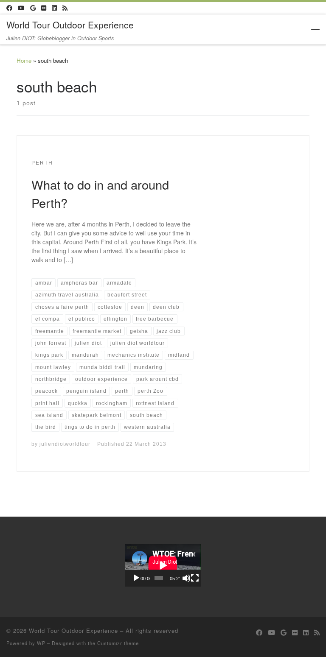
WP (41, 643)
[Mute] (186, 578)
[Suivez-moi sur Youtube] (21, 8)
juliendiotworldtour (64, 444)
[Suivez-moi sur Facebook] (9, 8)
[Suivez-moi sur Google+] (33, 8)
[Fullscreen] (195, 578)
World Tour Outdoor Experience (73, 630)
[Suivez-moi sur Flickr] (43, 8)
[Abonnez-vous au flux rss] (64, 8)
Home (24, 60)
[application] (163, 565)
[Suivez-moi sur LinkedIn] (54, 8)
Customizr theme (118, 643)
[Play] (136, 578)
